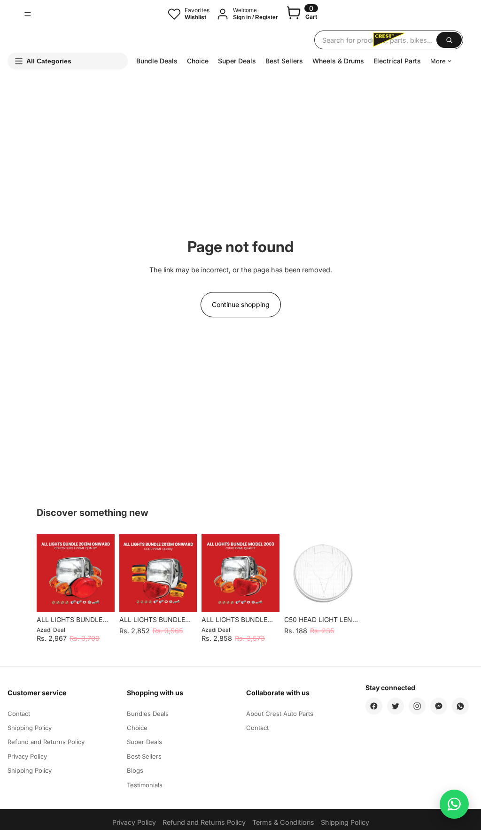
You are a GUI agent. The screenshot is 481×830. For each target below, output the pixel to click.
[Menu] (28, 14)
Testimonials (145, 785)
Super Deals (237, 61)
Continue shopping (241, 304)
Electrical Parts (397, 61)
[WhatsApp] (460, 706)
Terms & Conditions (283, 822)
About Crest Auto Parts (279, 713)
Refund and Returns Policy (46, 741)
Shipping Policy (30, 727)
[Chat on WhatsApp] (454, 804)
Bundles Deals (148, 713)
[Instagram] (417, 706)
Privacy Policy (27, 756)
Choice (198, 61)
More (438, 61)
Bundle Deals (157, 61)
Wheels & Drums (338, 61)
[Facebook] (373, 706)
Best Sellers (284, 61)
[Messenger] (438, 706)
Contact (19, 713)
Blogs (135, 770)
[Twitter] (395, 706)
